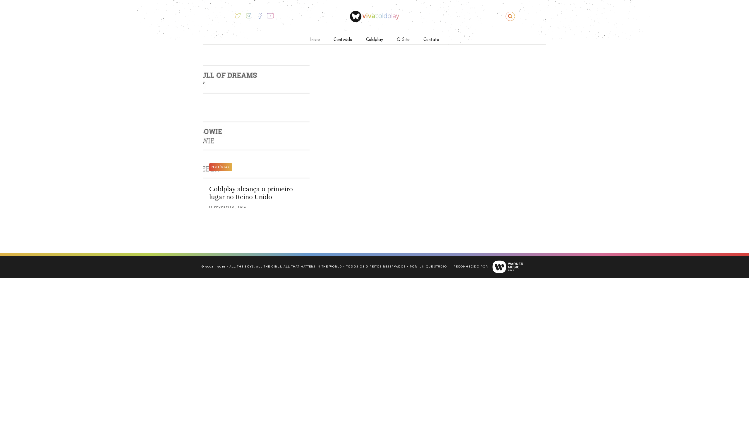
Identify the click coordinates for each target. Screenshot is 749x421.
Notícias (221, 167)
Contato (431, 40)
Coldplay (374, 40)
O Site (403, 40)
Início (315, 40)
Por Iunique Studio (428, 266)
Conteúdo (343, 40)
